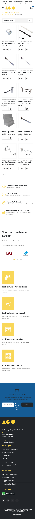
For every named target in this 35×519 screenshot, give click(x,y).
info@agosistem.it (8, 442)
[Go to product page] (9, 32)
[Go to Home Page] (2, 13)
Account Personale (10, 474)
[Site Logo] (10, 8)
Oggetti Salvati (8, 481)
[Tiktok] (17, 500)
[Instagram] (8, 500)
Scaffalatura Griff (30, 41)
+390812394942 (7, 437)
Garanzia (6, 456)
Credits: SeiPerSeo (17, 514)
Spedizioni (6, 459)
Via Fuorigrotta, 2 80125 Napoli (12, 430)
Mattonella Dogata (13, 41)
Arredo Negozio (5, 41)
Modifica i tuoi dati (9, 484)
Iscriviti (27, 404)
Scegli (6, 49)
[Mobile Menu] (3, 7)
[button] (13, 259)
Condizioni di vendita (10, 449)
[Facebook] (3, 500)
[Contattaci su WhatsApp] (8, 493)
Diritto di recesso (9, 452)
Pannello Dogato (13, 130)
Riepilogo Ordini (8, 478)
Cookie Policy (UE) (9, 465)
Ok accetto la (17, 406)
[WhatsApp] (12, 500)
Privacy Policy (8, 462)
